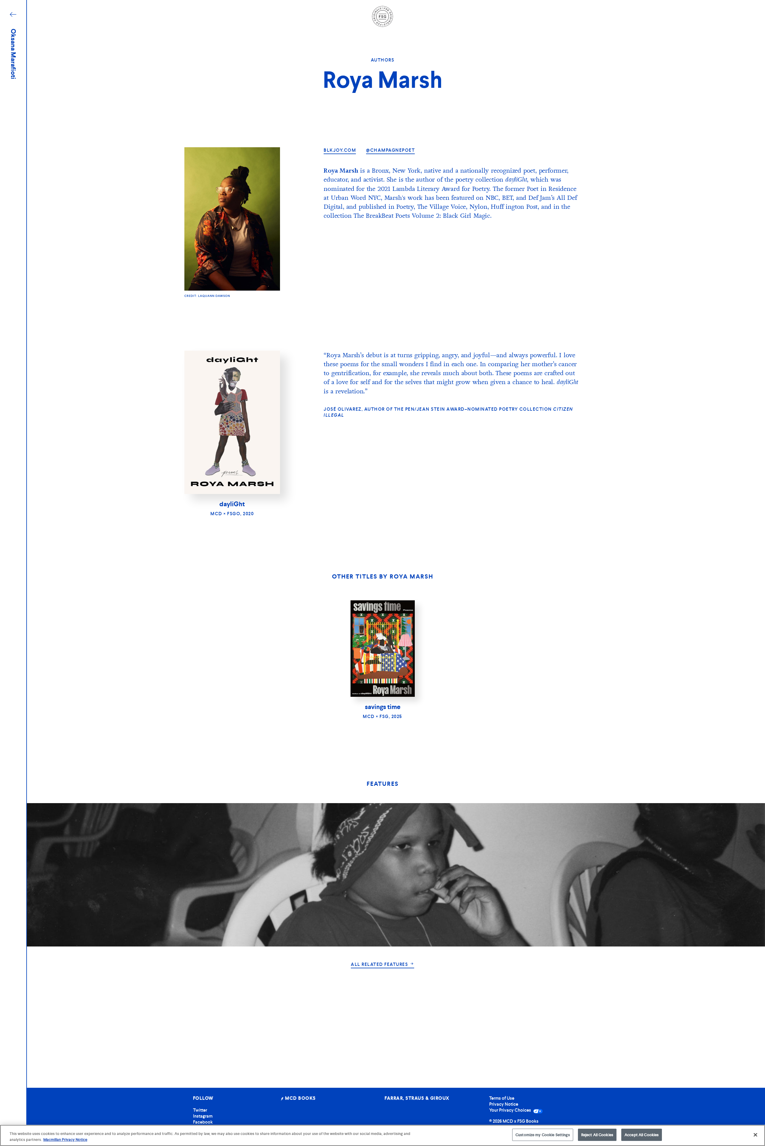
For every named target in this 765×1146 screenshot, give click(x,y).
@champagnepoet (390, 150)
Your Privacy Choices (510, 1110)
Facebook (203, 1122)
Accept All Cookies (642, 1134)
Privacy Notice (503, 1104)
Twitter (200, 1110)
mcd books (300, 1098)
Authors (382, 60)
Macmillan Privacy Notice (65, 1139)
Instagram (202, 1116)
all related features (380, 964)
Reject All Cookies (597, 1134)
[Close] (755, 1134)
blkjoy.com (340, 150)
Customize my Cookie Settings (542, 1134)
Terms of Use (501, 1098)
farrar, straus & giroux (417, 1098)
